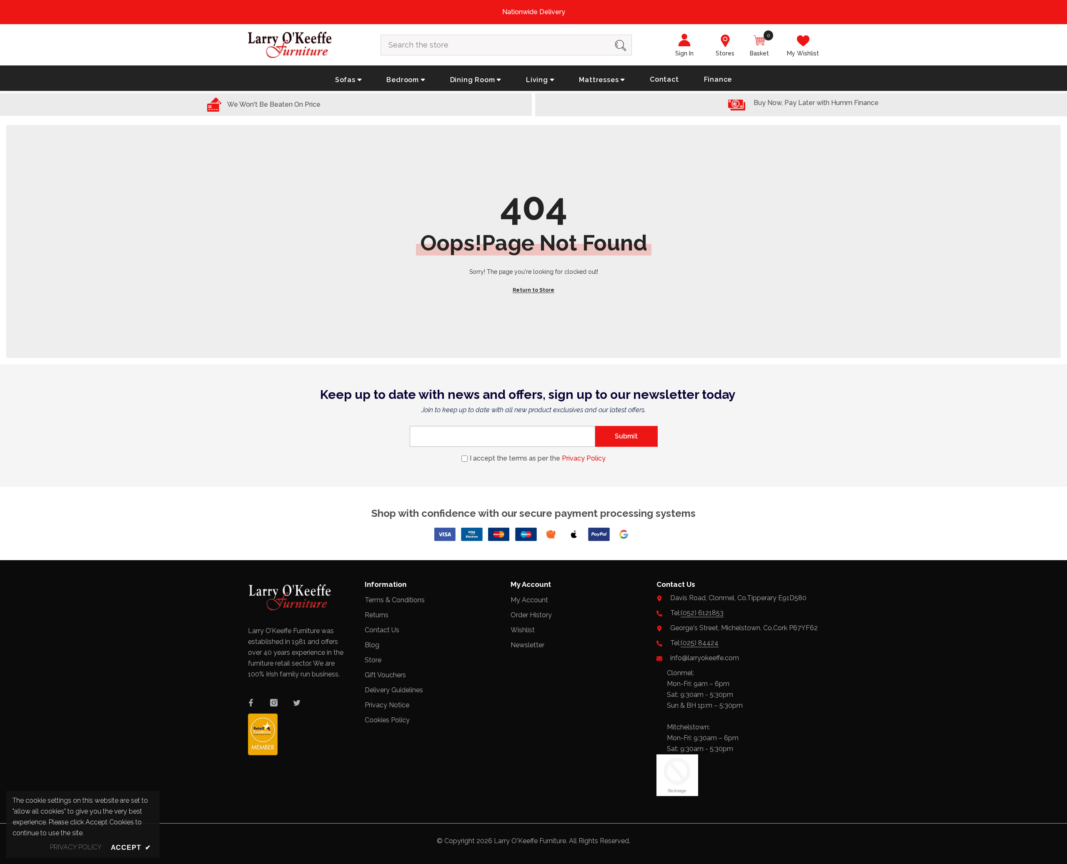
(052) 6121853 (702, 613)
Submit (626, 436)
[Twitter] (296, 702)
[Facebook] (251, 702)
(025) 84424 (700, 643)
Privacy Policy (584, 458)
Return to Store (533, 290)
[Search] (506, 45)
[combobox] (495, 45)
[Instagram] (273, 702)
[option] (533, 12)
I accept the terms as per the (538, 458)
